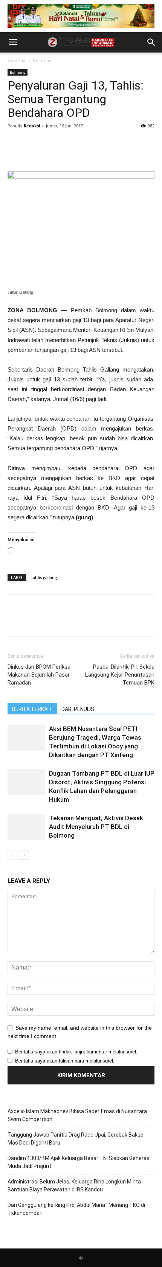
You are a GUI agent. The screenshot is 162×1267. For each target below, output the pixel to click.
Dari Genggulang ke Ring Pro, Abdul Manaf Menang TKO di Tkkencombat (76, 1209)
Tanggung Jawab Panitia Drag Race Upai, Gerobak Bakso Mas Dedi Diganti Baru (76, 1139)
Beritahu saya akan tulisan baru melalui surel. (65, 1061)
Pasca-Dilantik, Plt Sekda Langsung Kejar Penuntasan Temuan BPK (119, 674)
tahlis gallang (44, 577)
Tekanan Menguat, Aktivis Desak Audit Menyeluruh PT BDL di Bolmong (96, 826)
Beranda (17, 60)
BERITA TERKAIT (32, 709)
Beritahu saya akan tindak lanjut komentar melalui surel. (76, 1052)
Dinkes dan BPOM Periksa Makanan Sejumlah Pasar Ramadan (39, 674)
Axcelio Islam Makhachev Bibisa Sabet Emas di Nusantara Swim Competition (77, 1115)
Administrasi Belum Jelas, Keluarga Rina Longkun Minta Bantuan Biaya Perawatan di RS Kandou (74, 1186)
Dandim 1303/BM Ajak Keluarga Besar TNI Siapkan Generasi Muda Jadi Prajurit (79, 1162)
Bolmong (42, 60)
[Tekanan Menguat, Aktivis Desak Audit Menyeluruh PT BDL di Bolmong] (26, 827)
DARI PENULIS (77, 709)
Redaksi (32, 126)
